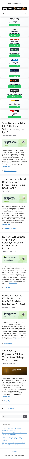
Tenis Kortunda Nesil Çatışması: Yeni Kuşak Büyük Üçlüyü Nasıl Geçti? (14, 183)
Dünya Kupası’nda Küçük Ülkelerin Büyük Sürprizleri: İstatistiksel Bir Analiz (14, 300)
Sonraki (13, 408)
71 (8, 408)
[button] (26, 14)
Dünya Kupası (8, 343)
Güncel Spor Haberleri (10, 171)
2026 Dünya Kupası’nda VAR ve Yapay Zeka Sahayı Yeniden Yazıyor (13, 356)
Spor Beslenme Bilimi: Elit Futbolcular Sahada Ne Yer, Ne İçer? (14, 128)
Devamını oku (6, 166)
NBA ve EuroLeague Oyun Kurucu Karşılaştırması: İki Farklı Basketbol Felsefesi (13, 242)
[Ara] (25, 416)
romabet (14, 451)
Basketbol (7, 287)
